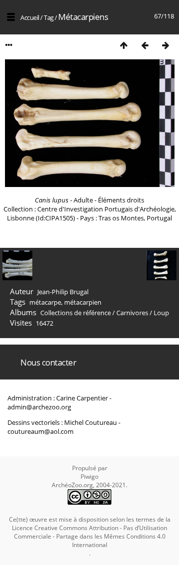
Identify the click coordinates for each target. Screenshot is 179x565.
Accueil (29, 17)
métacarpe (45, 302)
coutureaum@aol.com (40, 431)
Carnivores (132, 312)
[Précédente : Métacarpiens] (144, 45)
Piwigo (89, 476)
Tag (49, 17)
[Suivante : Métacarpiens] (165, 45)
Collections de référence (75, 312)
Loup (161, 312)
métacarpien (82, 302)
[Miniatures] (123, 45)
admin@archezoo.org (39, 406)
